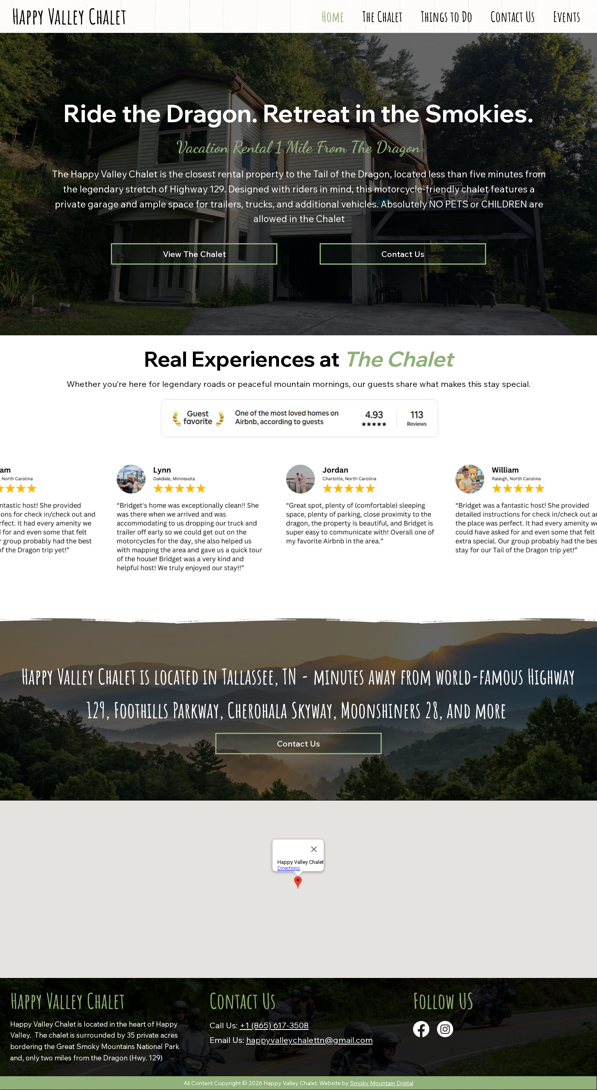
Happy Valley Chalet (68, 1000)
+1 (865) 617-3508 (274, 1025)
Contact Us (243, 1000)
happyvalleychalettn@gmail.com (309, 1039)
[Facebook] (421, 1029)
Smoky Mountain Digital (381, 1083)
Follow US (443, 1000)
